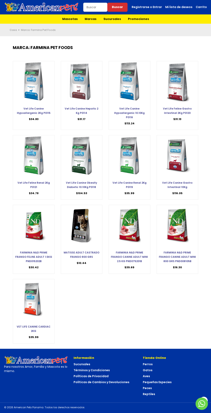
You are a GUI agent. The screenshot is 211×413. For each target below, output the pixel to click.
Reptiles (149, 394)
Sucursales (112, 19)
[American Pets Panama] (41, 7)
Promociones (138, 19)
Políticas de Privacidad (91, 376)
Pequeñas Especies (157, 382)
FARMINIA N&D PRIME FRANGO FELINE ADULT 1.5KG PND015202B (33, 257)
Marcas (90, 19)
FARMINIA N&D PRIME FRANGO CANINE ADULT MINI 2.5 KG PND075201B (129, 257)
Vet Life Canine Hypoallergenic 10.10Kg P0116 (129, 113)
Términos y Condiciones (92, 370)
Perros (148, 364)
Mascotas (70, 19)
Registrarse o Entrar (147, 7)
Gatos (147, 370)
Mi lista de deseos (178, 7)
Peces (147, 388)
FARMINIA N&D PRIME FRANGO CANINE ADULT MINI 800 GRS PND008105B (177, 257)
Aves (146, 376)
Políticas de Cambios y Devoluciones (101, 382)
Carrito (201, 7)
